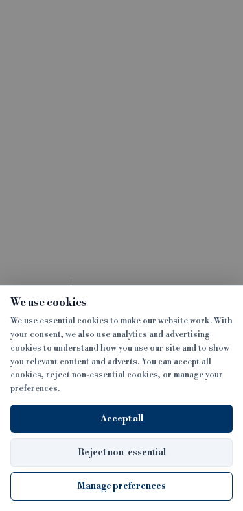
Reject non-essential (122, 452)
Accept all (121, 419)
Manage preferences (121, 486)
